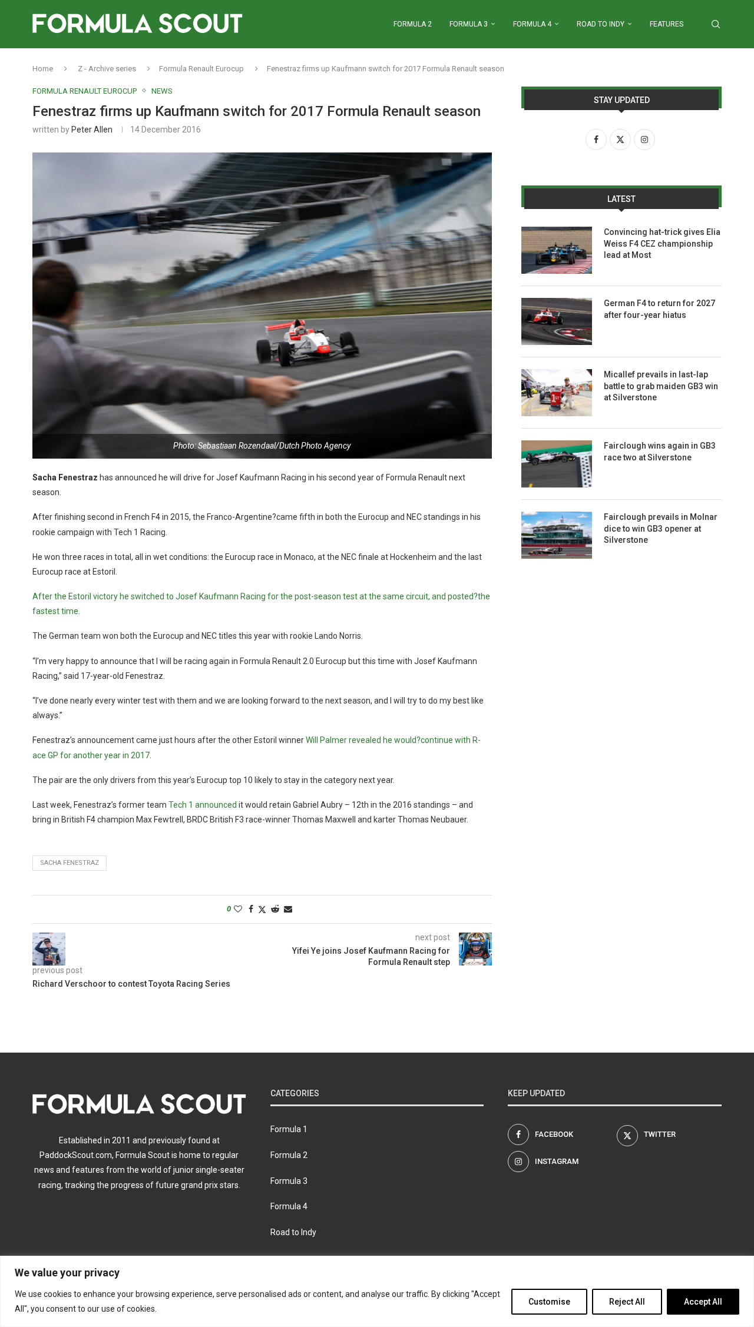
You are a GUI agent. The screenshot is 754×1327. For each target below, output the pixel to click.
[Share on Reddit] (275, 909)
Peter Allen (92, 129)
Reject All (627, 1301)
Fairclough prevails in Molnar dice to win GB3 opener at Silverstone (660, 528)
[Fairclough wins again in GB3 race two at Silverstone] (556, 463)
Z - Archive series (107, 68)
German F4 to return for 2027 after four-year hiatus (659, 309)
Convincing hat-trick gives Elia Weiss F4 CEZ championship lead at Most (662, 243)
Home (42, 68)
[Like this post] (238, 909)
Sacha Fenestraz (69, 863)
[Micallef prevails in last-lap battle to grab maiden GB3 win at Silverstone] (556, 392)
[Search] (716, 24)
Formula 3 (468, 24)
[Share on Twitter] (262, 909)
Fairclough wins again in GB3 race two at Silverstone (660, 451)
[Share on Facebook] (251, 909)
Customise (549, 1301)
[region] (377, 1291)
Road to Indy (600, 24)
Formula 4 (532, 24)
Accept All (703, 1301)
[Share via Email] (288, 909)
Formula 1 (288, 1129)
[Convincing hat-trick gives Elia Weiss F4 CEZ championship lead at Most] (556, 250)
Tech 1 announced (202, 805)
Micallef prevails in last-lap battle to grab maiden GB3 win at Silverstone (661, 386)
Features (666, 24)
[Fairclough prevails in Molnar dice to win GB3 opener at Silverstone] (556, 535)
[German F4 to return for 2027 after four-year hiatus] (556, 321)
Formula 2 (412, 24)
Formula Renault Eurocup (201, 68)
